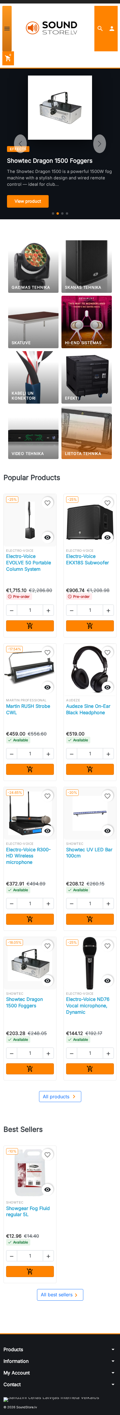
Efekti (72, 398)
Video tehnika (28, 453)
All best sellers (60, 1295)
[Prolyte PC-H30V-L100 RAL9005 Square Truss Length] (67, 213)
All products (60, 1096)
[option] (60, 144)
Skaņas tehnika (83, 287)
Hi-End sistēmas (83, 342)
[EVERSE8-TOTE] (62, 213)
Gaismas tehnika (31, 287)
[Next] (99, 143)
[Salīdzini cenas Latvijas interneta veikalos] (51, 1399)
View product (28, 201)
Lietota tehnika (83, 453)
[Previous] (20, 143)
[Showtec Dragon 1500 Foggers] (58, 213)
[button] (100, 29)
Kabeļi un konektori (24, 395)
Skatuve (21, 342)
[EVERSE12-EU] (53, 213)
